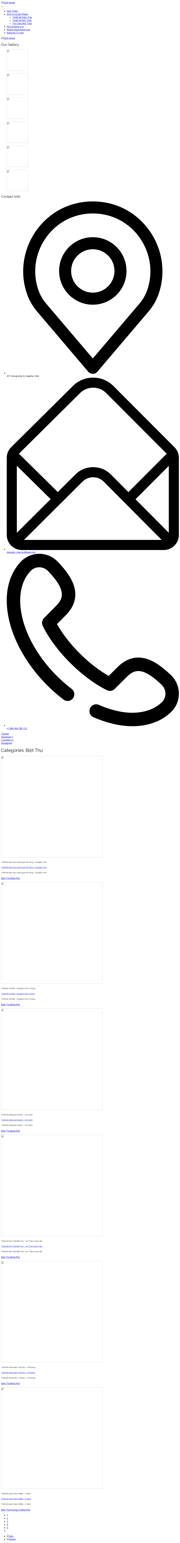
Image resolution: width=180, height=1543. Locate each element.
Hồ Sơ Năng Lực (15, 26)
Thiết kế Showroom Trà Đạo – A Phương (18, 1373)
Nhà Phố (15, 878)
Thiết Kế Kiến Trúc (22, 17)
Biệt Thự (6, 878)
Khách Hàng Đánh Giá (18, 29)
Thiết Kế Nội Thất (22, 20)
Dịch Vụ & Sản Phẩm (17, 14)
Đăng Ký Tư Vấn (15, 32)
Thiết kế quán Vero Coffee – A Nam (16, 1499)
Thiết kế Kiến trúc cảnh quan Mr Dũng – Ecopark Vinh (24, 867)
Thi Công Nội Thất (22, 23)
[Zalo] (10, 1536)
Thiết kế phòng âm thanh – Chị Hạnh (17, 1120)
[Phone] (11, 1539)
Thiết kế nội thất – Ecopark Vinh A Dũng (18, 994)
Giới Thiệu (12, 11)
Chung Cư (16, 1509)
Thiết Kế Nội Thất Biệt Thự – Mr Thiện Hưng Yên (21, 1246)
